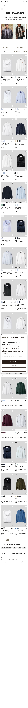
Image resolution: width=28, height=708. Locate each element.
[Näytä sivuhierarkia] (2, 9)
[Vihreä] (17, 464)
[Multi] (17, 432)
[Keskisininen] (15, 528)
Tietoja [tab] (23, 337)
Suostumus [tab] (5, 337)
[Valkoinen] (4, 77)
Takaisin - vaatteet (8, 47)
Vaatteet (6, 9)
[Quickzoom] (12, 74)
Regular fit (19, 47)
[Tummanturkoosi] (17, 400)
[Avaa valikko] (1, 2)
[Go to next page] (23, 540)
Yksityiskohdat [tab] (14, 337)
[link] (19, 2)
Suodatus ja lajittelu (20, 51)
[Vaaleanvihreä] (15, 77)
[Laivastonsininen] (20, 141)
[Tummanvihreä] (17, 141)
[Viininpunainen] (4, 432)
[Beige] (15, 141)
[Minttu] (2, 205)
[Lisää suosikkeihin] (12, 55)
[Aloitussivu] (6, 1)
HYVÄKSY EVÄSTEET (14, 361)
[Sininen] (4, 173)
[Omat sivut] (19, 2)
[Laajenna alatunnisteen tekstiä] (14, 561)
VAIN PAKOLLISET (14, 369)
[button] (6, 548)
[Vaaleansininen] (2, 109)
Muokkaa (13, 365)
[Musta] (2, 77)
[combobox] (15, 5)
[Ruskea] (15, 400)
